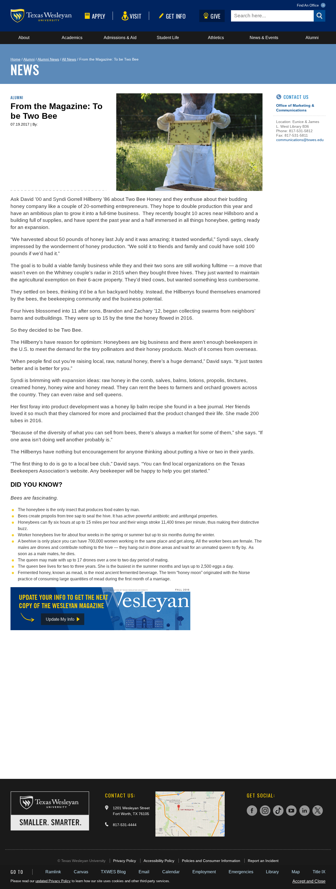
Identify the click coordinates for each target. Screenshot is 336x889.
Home (15, 59)
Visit (135, 16)
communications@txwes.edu (300, 140)
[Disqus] (136, 702)
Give (215, 16)
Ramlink (53, 872)
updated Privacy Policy (53, 881)
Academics (72, 37)
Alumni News (48, 59)
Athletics (216, 37)
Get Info (176, 16)
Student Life (168, 37)
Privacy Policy (124, 861)
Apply (98, 16)
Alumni (312, 37)
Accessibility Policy (159, 861)
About (23, 37)
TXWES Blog (113, 872)
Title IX (319, 872)
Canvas (81, 872)
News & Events (264, 37)
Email (144, 872)
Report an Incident (263, 861)
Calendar (171, 872)
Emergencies (241, 872)
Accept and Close (309, 881)
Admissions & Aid (120, 37)
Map (296, 872)
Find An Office (308, 5)
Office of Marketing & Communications (295, 107)
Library (272, 872)
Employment (204, 872)
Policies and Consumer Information (211, 861)
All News (69, 59)
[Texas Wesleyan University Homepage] (46, 16)
